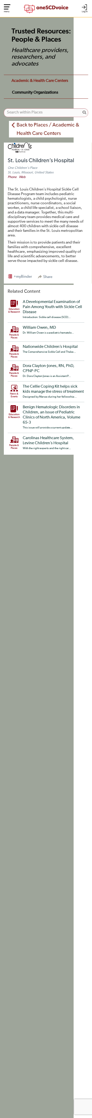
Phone (12, 177)
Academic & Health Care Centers (40, 81)
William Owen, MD (39, 328)
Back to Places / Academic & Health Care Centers (48, 129)
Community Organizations (35, 93)
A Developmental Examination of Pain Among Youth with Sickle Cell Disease (52, 307)
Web (22, 177)
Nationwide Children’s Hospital (50, 347)
